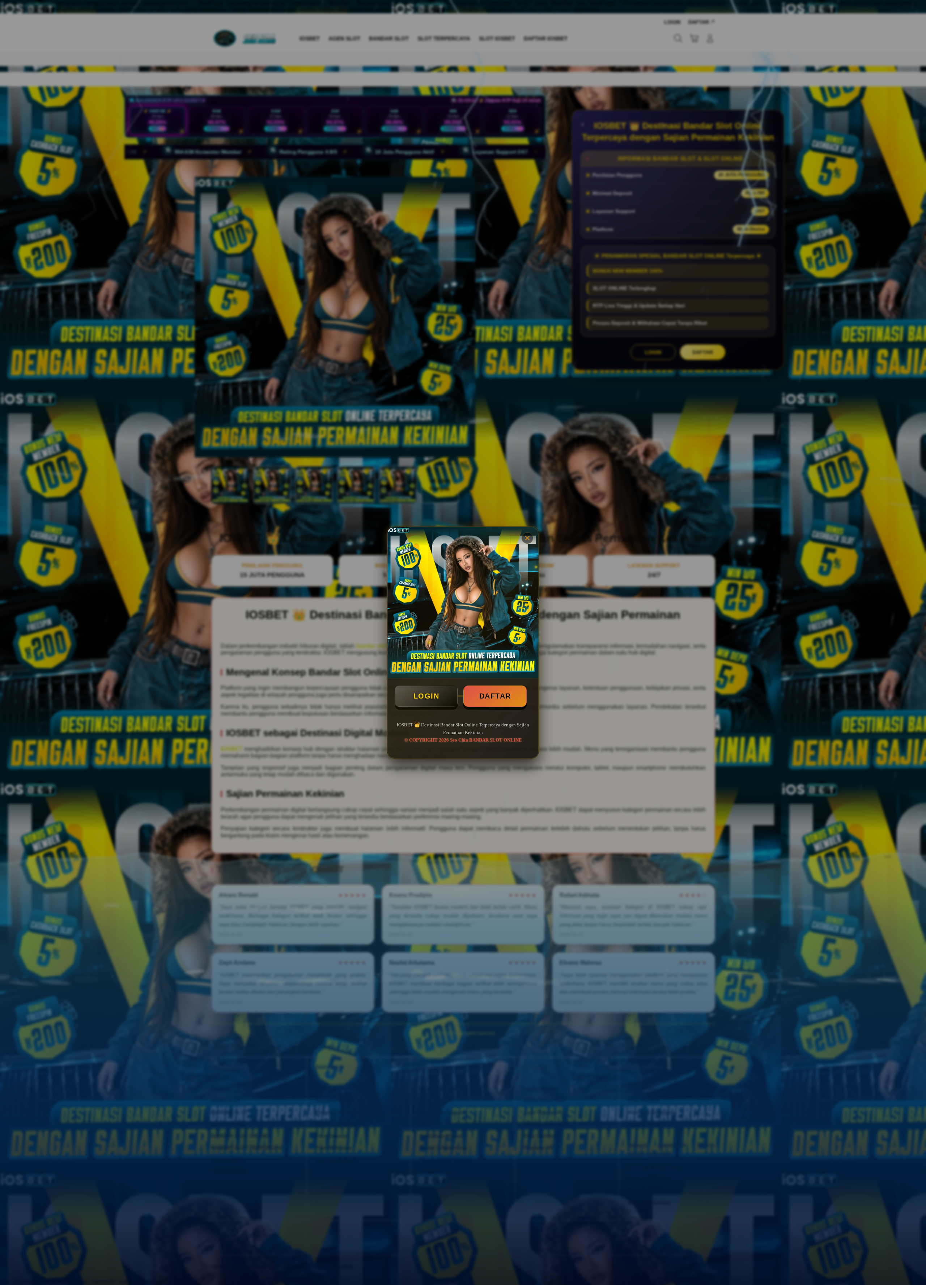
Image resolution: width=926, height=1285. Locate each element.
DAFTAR (495, 696)
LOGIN (426, 696)
